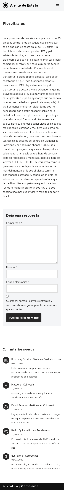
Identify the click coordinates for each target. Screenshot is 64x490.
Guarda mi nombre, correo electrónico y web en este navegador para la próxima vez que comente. (31, 305)
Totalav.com (44, 430)
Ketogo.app (32, 455)
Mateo (15, 384)
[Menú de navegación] (57, 5)
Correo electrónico (17, 281)
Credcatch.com (52, 359)
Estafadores (10, 486)
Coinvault (28, 384)
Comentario (14, 222)
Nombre (11, 267)
